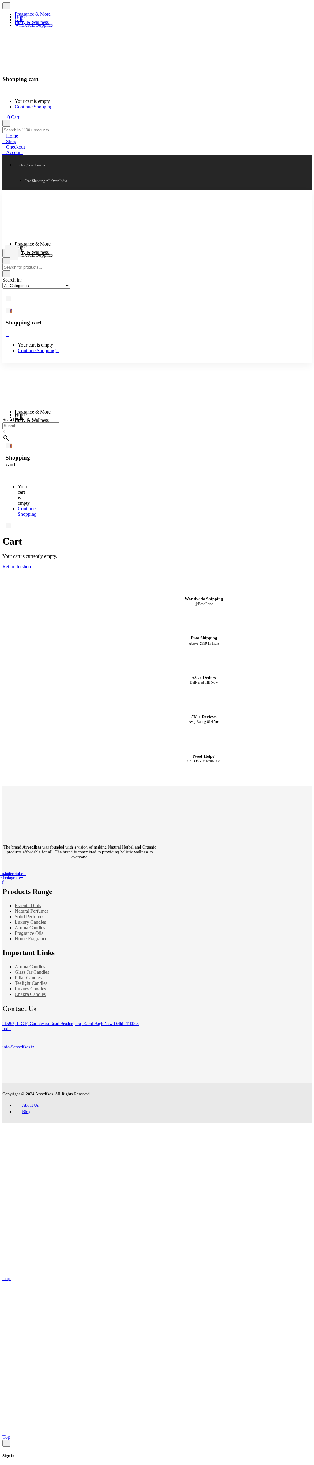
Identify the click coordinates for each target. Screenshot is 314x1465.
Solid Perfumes (29, 916)
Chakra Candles (30, 994)
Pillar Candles (28, 977)
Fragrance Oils (29, 933)
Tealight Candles (31, 983)
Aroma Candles (30, 927)
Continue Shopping (33, 106)
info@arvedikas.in (18, 1047)
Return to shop (16, 566)
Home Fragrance (31, 938)
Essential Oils (28, 905)
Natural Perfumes (31, 911)
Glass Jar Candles (32, 972)
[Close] (4, 90)
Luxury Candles (30, 922)
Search (9, 419)
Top (6, 1278)
